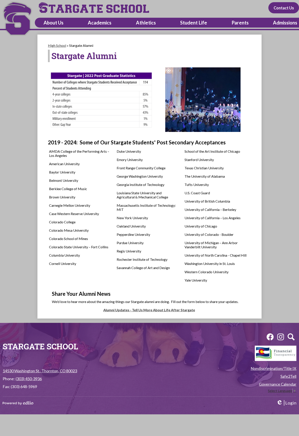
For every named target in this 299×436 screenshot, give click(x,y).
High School (57, 45)
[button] (53, 23)
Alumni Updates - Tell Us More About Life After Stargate (149, 310)
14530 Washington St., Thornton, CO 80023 (40, 370)
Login (286, 403)
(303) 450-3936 (29, 378)
